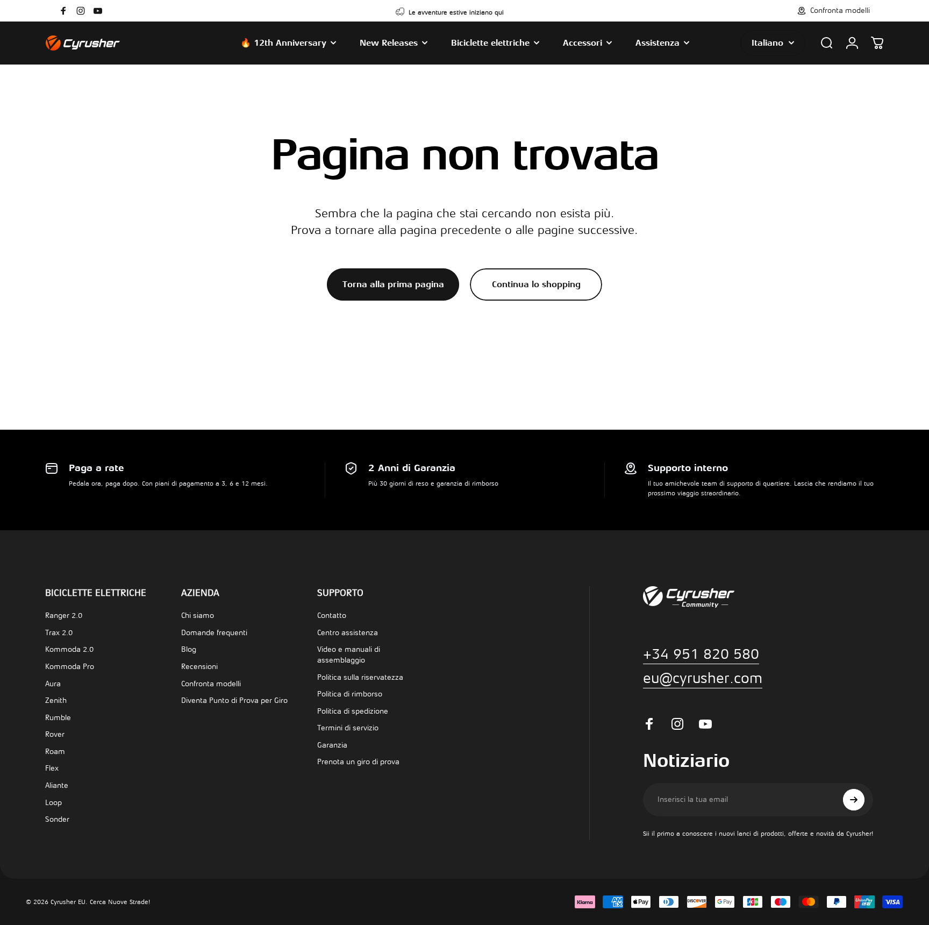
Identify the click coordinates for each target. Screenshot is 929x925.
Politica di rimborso (349, 694)
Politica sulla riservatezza (360, 677)
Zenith (56, 700)
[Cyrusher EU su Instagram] (80, 10)
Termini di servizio (347, 728)
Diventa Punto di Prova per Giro (234, 700)
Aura (53, 684)
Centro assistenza (347, 633)
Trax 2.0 (59, 633)
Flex (52, 768)
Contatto (331, 615)
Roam (55, 752)
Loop (53, 803)
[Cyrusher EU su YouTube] (98, 10)
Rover (55, 734)
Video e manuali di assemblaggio (348, 654)
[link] (702, 678)
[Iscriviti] (853, 799)
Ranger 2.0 (63, 615)
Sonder (57, 819)
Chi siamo (197, 615)
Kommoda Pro (69, 667)
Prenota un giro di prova (358, 762)
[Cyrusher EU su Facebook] (63, 10)
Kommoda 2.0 (69, 649)
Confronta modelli (211, 684)
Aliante (56, 785)
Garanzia (332, 745)
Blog (188, 649)
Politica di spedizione (352, 711)
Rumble (58, 718)
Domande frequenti (214, 633)
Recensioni (199, 667)
